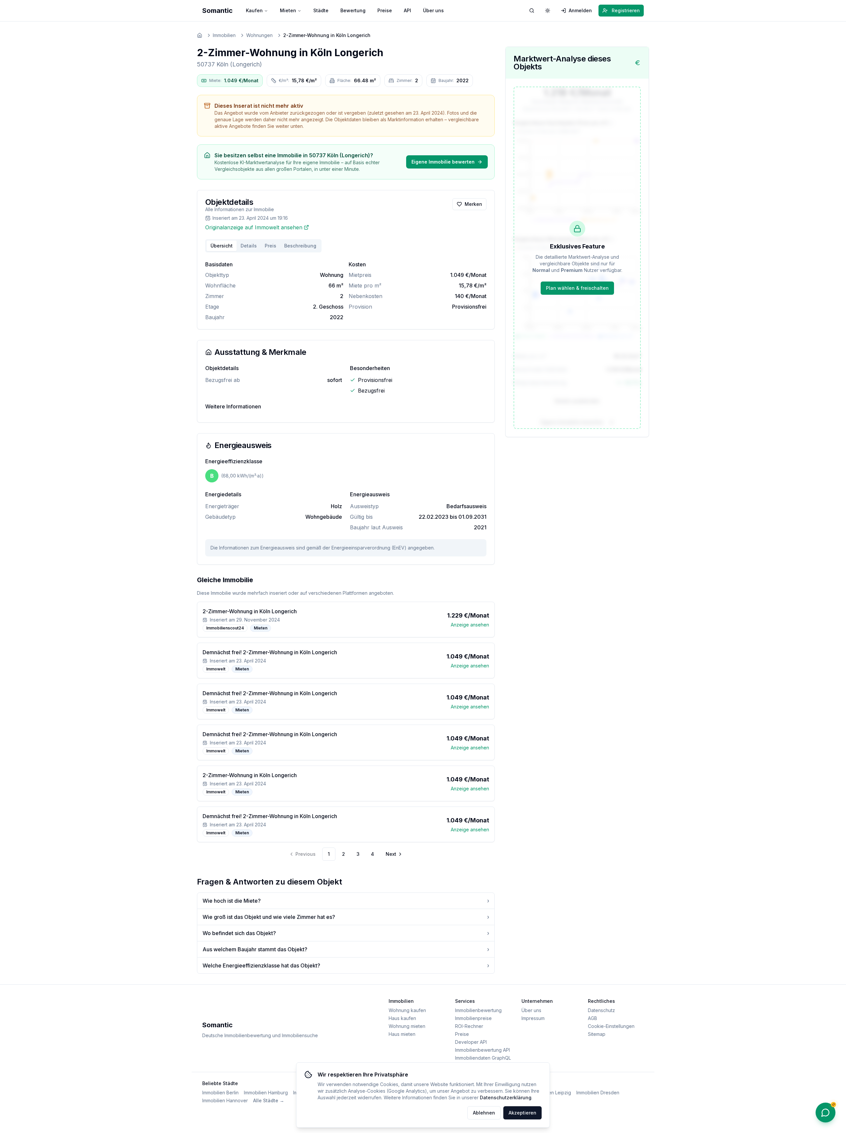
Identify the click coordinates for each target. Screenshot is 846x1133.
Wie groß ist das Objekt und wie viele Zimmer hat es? (346, 917)
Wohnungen (259, 35)
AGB (592, 1018)
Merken (473, 204)
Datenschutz (601, 1010)
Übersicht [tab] (222, 245)
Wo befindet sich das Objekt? (346, 933)
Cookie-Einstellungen (611, 1026)
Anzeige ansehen (470, 624)
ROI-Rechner (469, 1026)
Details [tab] (249, 245)
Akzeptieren (522, 1112)
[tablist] (263, 245)
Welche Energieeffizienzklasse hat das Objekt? (346, 965)
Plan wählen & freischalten (577, 288)
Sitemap (596, 1034)
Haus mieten (402, 1034)
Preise (384, 10)
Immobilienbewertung (478, 1010)
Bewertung (352, 10)
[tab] (300, 246)
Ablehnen (484, 1112)
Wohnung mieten (407, 1026)
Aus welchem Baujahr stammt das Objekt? (346, 949)
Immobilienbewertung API (482, 1050)
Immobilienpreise (473, 1018)
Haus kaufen (402, 1018)
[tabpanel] (345, 290)
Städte (320, 10)
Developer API (471, 1042)
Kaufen (254, 10)
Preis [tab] (270, 245)
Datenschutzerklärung (505, 1097)
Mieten (288, 10)
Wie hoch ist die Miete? (346, 900)
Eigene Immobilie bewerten (443, 162)
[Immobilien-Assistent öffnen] (825, 1112)
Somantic (217, 11)
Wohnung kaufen (407, 1010)
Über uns (433, 10)
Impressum (533, 1018)
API (407, 10)
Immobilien (224, 35)
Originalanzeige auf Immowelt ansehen (253, 227)
